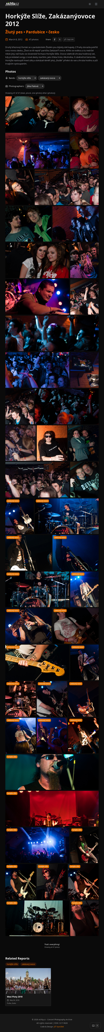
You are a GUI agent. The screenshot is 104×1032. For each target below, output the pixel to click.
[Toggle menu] (96, 4)
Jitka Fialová (32, 86)
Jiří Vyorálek (59, 1026)
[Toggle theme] (90, 4)
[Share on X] (60, 39)
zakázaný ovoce (47, 78)
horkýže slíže (24, 78)
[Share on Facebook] (55, 39)
